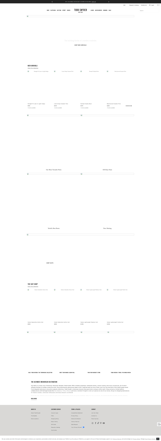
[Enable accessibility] (159, 424)
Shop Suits (49, 263)
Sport (64, 10)
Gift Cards (53, 424)
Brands (105, 10)
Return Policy (54, 421)
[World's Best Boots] (53, 199)
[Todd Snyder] (80, 10)
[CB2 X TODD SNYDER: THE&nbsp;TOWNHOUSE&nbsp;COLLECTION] (40, 351)
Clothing (53, 10)
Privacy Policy (74, 415)
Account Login (54, 412)
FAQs (52, 415)
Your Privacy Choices (150, 438)
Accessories (98, 10)
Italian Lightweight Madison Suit (93, 304)
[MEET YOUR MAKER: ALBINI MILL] (67, 351)
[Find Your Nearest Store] (94, 351)
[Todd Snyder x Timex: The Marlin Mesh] (121, 351)
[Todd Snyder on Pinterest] (101, 423)
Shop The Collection (33, 68)
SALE (110, 10)
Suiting (59, 10)
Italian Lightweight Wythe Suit (119, 304)
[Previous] (30, 83)
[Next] (130, 83)
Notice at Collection (76, 418)
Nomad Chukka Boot (93, 86)
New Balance (58, 390)
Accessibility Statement (77, 412)
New (48, 10)
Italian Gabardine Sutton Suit (40, 304)
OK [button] (158, 438)
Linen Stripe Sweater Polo (67, 86)
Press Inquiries (94, 418)
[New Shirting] (107, 199)
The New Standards (94, 395)
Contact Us (94, 415)
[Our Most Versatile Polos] (53, 141)
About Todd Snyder (35, 412)
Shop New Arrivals (80, 45)
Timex (64, 390)
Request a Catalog (134, 5)
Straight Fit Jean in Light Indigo (40, 86)
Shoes (68, 10)
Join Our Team (94, 412)
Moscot (69, 390)
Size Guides (54, 430)
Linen (92, 10)
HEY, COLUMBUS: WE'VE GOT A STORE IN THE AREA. (80, 1)
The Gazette (34, 415)
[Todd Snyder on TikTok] (98, 423)
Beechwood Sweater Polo (119, 86)
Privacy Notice (136, 438)
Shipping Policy (55, 418)
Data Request (74, 424)
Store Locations (35, 418)
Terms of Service (117, 438)
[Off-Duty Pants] (107, 141)
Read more (34, 398)
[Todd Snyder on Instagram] (92, 423)
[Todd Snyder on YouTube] (104, 423)
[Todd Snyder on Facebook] (95, 423)
